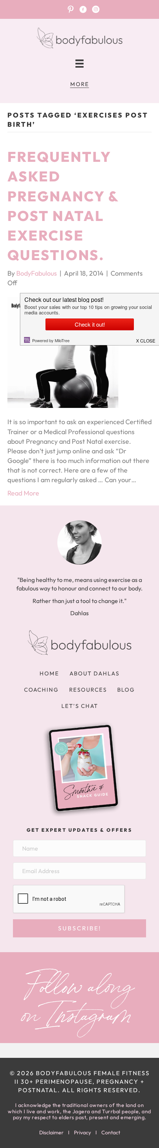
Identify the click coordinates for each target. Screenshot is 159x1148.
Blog (126, 689)
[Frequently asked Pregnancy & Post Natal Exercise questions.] (62, 352)
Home (49, 673)
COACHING (41, 689)
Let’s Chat (79, 705)
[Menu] (79, 63)
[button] (79, 928)
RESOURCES (88, 689)
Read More (23, 493)
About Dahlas (94, 673)
